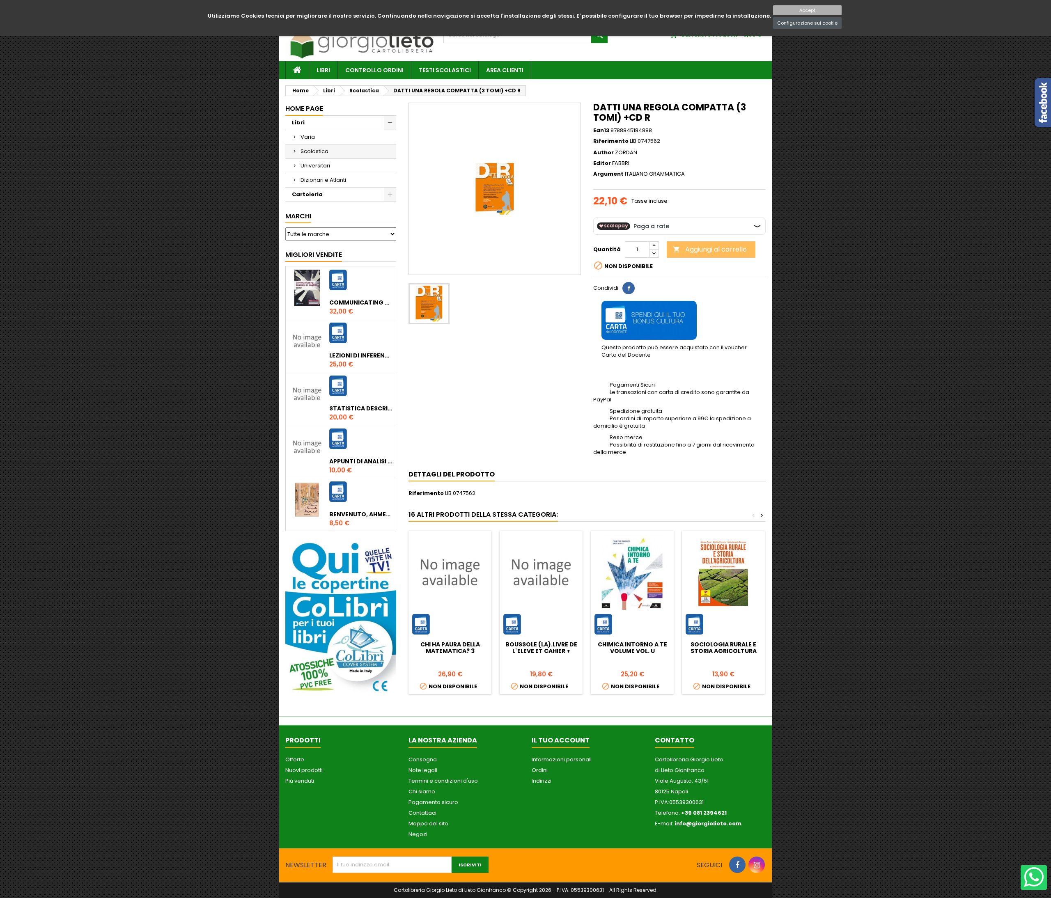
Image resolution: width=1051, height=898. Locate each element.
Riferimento (611, 141)
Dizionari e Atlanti (323, 180)
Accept (807, 10)
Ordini (540, 770)
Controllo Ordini (374, 70)
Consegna (422, 759)
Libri (323, 70)
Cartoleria (307, 194)
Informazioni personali (562, 759)
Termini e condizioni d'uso (443, 781)
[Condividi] (628, 288)
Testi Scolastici (445, 70)
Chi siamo (421, 791)
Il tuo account (561, 740)
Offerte (294, 759)
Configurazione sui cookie (807, 23)
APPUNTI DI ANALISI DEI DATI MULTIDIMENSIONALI (360, 461)
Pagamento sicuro (433, 802)
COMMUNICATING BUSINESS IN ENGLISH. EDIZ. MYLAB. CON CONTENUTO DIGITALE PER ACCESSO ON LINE (360, 302)
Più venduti (299, 781)
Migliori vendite (313, 254)
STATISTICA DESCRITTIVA (360, 408)
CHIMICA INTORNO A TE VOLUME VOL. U (632, 647)
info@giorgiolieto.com (708, 823)
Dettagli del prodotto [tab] (451, 474)
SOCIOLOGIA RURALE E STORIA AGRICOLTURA (724, 647)
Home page (304, 108)
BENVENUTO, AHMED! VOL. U (360, 514)
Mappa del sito (428, 823)
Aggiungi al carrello (710, 249)
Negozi (417, 834)
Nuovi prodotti (304, 770)
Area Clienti (504, 70)
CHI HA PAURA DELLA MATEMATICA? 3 (450, 647)
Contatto (674, 740)
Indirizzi (541, 781)
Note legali (422, 770)
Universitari (315, 166)
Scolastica (314, 151)
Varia (308, 137)
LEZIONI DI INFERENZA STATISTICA (360, 355)
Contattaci (422, 813)
